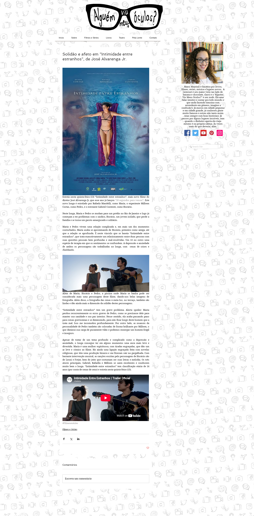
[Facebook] (187, 133)
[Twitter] (195, 133)
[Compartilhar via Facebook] (63, 439)
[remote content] (105, 398)
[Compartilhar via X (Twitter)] (71, 439)
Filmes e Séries (69, 429)
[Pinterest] (212, 133)
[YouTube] (203, 133)
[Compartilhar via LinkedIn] (78, 439)
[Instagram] (220, 133)
